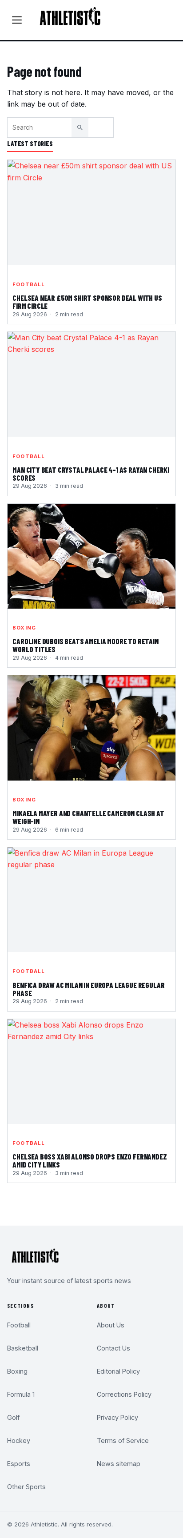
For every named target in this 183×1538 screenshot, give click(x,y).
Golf (13, 1417)
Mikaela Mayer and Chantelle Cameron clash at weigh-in (88, 817)
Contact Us (113, 1348)
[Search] (80, 127)
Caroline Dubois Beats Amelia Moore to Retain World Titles (85, 645)
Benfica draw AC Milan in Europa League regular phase (88, 989)
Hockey (18, 1440)
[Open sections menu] (17, 20)
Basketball (22, 1348)
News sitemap (118, 1463)
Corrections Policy (124, 1394)
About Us (110, 1325)
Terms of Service (123, 1440)
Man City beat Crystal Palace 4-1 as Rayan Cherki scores (90, 474)
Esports (18, 1463)
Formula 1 (21, 1394)
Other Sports (26, 1486)
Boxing (24, 628)
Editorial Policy (118, 1371)
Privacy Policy (117, 1417)
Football (28, 284)
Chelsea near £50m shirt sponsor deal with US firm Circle (87, 302)
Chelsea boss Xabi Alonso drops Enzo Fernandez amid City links (89, 1161)
